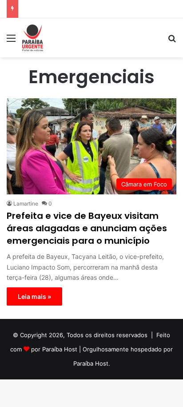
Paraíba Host (59, 349)
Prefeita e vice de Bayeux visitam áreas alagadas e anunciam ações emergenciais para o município (87, 228)
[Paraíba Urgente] (32, 37)
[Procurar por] (171, 41)
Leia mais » (34, 296)
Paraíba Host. (91, 363)
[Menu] (11, 41)
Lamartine (25, 203)
